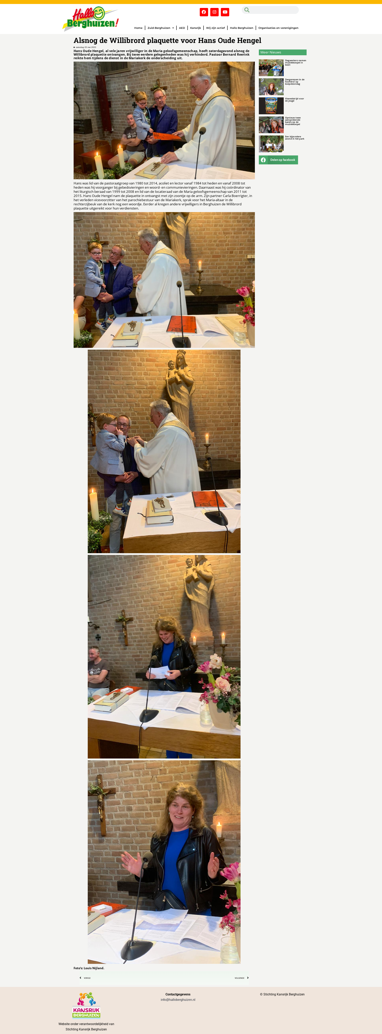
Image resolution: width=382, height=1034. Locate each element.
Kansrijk (195, 27)
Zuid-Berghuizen (159, 27)
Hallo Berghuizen (241, 27)
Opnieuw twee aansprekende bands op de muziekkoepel (293, 121)
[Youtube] (225, 12)
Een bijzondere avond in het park (294, 137)
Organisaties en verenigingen (278, 27)
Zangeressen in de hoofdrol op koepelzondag (294, 81)
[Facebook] (204, 12)
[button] (278, 159)
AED (182, 27)
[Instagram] (214, 12)
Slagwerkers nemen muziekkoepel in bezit (295, 62)
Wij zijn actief (215, 27)
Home (138, 27)
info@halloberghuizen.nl (178, 999)
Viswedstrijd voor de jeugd (294, 99)
